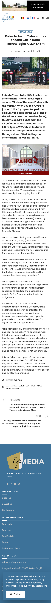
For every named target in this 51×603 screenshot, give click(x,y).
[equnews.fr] (33, 17)
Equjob (5, 542)
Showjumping (25, 32)
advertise (7, 504)
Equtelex (6, 530)
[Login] (38, 17)
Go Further (15, 594)
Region (21, 385)
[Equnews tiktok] (19, 484)
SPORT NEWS (36, 385)
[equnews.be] (22, 17)
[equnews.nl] (28, 17)
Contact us (8, 510)
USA (27, 385)
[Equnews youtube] (15, 484)
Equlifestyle (8, 536)
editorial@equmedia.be (14, 562)
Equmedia (7, 524)
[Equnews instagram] (11, 484)
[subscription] (43, 17)
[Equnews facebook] (7, 484)
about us (6, 498)
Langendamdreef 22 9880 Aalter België (22, 568)
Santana (18, 380)
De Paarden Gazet (11, 548)
